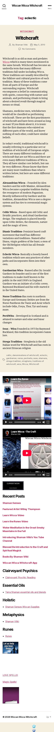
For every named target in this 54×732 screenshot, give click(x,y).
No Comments (28, 49)
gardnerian (11, 358)
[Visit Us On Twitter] (34, 727)
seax (35, 358)
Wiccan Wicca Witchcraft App (20, 562)
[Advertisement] (10, 663)
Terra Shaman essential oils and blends (25, 592)
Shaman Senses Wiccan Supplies (22, 606)
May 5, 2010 (39, 44)
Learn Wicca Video (13, 515)
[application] (27, 400)
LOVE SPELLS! (10, 675)
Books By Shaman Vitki (15, 556)
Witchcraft (27, 31)
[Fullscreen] (48, 422)
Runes (8, 636)
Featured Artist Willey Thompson (21, 509)
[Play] (6, 422)
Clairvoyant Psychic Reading (20, 577)
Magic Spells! (10, 681)
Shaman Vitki (21, 44)
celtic (8, 355)
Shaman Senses (12, 503)
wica (19, 364)
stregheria (26, 361)
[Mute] (43, 422)
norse (20, 358)
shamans (43, 358)
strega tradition (13, 361)
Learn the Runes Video (15, 521)
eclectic (43, 355)
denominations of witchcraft (25, 355)
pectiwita (28, 358)
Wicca (6, 61)
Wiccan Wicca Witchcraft (27, 5)
